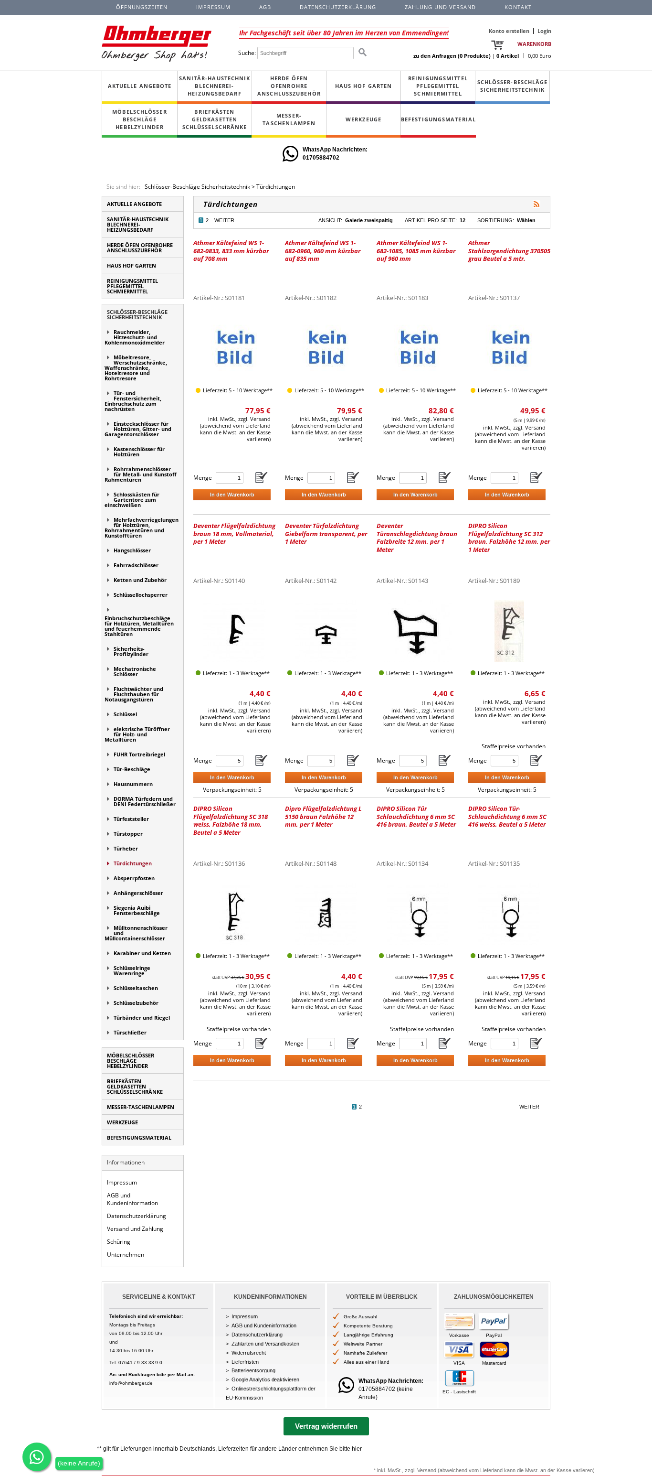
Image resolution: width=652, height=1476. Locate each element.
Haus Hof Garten (363, 85)
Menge (202, 478)
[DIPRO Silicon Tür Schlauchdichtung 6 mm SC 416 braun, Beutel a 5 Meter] (418, 914)
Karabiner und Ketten (142, 953)
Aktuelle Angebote (140, 85)
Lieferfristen (245, 1362)
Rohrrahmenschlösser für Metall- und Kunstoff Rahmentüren (141, 474)
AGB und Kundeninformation (132, 1199)
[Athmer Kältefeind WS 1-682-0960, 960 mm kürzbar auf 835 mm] (326, 348)
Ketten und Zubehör (140, 579)
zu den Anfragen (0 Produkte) (452, 55)
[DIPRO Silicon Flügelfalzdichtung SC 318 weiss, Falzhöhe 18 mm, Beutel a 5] (234, 914)
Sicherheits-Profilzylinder (131, 651)
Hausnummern (133, 783)
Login (544, 30)
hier (357, 1448)
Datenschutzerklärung (136, 1216)
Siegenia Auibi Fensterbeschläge (137, 910)
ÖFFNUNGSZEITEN (142, 7)
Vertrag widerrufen (326, 1426)
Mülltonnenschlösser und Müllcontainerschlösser (136, 933)
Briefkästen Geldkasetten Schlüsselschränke (214, 119)
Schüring (118, 1242)
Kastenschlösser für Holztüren (139, 451)
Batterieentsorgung (253, 1370)
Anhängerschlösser (138, 892)
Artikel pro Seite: (431, 220)
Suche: (247, 53)
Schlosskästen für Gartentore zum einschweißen (132, 499)
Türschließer (130, 1032)
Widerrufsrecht (248, 1353)
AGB (265, 7)
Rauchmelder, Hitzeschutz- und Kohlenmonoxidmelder (135, 337)
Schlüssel (125, 714)
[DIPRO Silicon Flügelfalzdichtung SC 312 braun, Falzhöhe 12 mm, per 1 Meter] (509, 631)
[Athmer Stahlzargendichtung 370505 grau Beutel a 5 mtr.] (509, 348)
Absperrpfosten (134, 878)
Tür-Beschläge (132, 769)
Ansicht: (330, 220)
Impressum (122, 1182)
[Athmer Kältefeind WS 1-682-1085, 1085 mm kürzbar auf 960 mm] (418, 348)
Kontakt (518, 7)
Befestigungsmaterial (438, 119)
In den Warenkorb (232, 494)
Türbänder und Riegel (142, 1017)
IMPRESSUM (213, 7)
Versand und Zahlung (135, 1229)
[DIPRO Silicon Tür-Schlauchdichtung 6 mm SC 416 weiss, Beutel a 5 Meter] (509, 914)
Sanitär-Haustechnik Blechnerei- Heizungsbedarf (215, 86)
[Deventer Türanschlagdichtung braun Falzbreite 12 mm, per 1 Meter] (418, 631)
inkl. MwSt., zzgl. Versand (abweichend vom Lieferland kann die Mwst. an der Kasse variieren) (235, 428)
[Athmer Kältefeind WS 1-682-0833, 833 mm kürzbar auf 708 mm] (234, 348)
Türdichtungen (275, 187)
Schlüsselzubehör (136, 1002)
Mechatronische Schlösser (135, 671)
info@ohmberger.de (131, 1383)
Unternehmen (125, 1254)
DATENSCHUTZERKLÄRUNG (338, 7)
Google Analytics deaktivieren (265, 1379)
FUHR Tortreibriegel (139, 754)
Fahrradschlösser (136, 565)
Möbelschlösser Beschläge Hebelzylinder (139, 119)
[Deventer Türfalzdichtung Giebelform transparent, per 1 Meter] (326, 631)
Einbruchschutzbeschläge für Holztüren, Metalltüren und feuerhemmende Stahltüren (139, 625)
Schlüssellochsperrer (141, 594)
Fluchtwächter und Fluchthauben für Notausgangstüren (134, 694)
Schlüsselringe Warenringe (132, 970)
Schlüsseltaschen (136, 987)
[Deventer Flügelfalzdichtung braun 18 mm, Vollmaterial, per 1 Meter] (234, 631)
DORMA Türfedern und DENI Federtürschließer (145, 801)
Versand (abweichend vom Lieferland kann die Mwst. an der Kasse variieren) (506, 1470)
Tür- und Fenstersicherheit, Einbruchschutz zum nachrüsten (133, 400)
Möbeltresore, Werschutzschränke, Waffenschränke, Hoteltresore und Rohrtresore (136, 368)
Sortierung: (495, 220)
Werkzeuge (363, 119)
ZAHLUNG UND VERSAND (440, 7)
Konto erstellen (509, 30)
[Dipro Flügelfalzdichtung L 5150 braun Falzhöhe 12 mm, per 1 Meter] (326, 914)
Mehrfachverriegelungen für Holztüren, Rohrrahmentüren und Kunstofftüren (142, 527)
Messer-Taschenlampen (289, 119)
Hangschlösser (132, 550)
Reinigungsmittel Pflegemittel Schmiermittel (438, 86)
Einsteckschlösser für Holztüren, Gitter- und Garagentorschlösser (138, 429)
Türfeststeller (131, 818)
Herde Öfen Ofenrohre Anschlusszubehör (289, 86)
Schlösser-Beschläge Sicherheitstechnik (512, 85)
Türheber (126, 848)
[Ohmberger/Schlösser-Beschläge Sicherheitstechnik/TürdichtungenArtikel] (536, 204)
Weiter (224, 220)
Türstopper (128, 833)
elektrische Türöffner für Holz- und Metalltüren (137, 734)
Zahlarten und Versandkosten (265, 1344)
